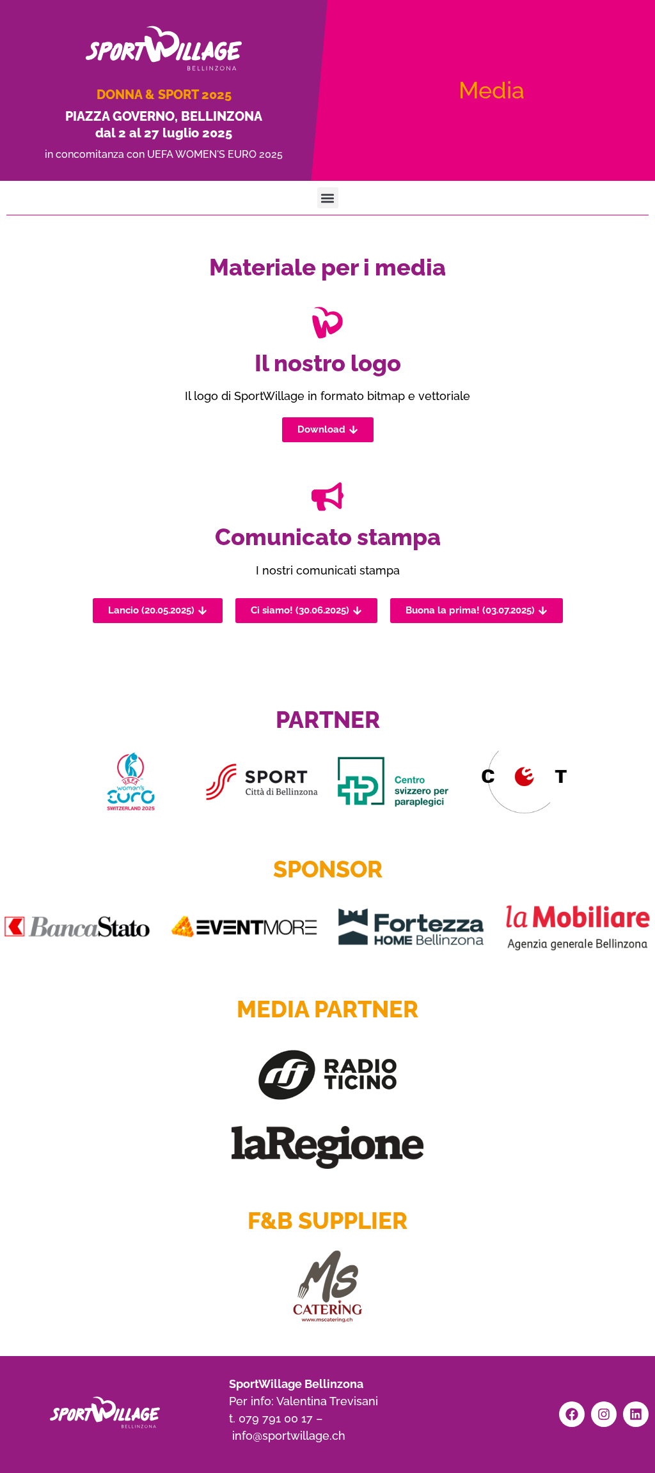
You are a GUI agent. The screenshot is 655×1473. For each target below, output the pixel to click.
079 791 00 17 (276, 1418)
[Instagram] (604, 1414)
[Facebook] (572, 1414)
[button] (327, 197)
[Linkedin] (636, 1414)
